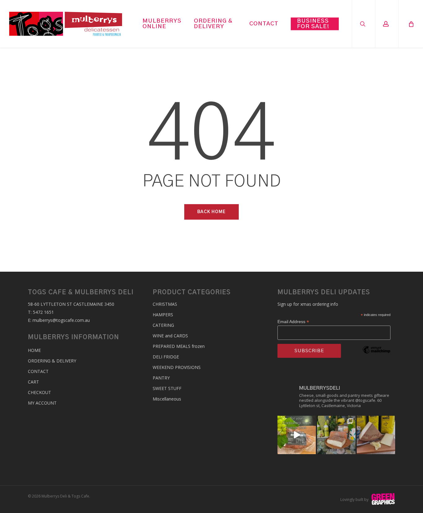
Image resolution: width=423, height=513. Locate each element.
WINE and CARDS (170, 336)
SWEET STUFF (167, 388)
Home (34, 350)
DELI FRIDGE (166, 357)
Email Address (293, 322)
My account (42, 403)
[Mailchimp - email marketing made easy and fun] (376, 359)
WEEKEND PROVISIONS (177, 367)
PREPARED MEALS (179, 346)
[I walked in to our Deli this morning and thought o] (296, 435)
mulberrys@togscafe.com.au (61, 320)
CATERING (163, 325)
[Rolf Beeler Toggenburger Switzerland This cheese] (376, 435)
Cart (33, 382)
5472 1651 (43, 312)
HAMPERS (163, 315)
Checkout (39, 392)
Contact (38, 371)
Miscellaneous (167, 399)
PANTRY (161, 378)
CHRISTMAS (165, 304)
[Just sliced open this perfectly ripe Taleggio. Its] (336, 435)
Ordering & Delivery (52, 361)
